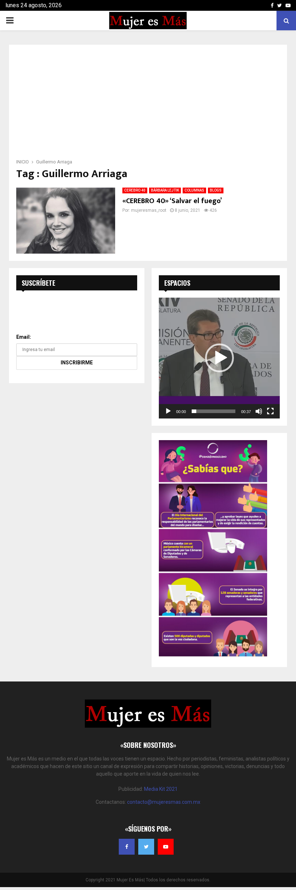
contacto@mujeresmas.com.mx (163, 802)
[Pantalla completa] (270, 411)
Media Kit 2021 (161, 789)
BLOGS (216, 190)
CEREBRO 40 (134, 190)
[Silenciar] (258, 411)
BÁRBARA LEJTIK (165, 190)
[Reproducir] (168, 411)
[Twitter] (146, 847)
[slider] (213, 411)
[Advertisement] (148, 103)
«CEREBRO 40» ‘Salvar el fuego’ (172, 201)
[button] (219, 357)
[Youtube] (166, 847)
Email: (23, 337)
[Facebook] (127, 847)
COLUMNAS (194, 190)
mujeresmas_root (148, 210)
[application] (219, 358)
